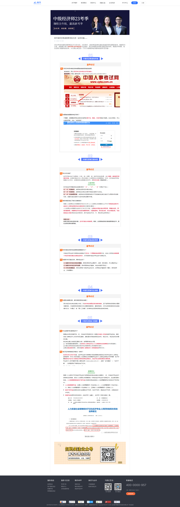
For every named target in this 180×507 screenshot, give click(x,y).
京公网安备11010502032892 (67, 505)
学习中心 (125, 3)
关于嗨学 (74, 3)
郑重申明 (50, 488)
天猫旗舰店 (91, 484)
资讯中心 (93, 3)
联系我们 (84, 3)
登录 (134, 3)
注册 (143, 3)
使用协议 (50, 484)
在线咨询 (130, 493)
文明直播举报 (65, 488)
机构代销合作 (92, 486)
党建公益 (102, 3)
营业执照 (131, 505)
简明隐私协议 (51, 491)
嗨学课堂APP (79, 486)
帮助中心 (63, 486)
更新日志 (77, 484)
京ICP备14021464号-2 (53, 505)
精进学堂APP (79, 488)
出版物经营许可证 (93, 505)
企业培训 (112, 3)
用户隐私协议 (51, 486)
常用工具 (63, 484)
